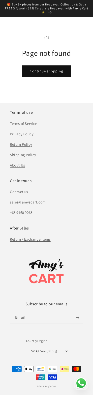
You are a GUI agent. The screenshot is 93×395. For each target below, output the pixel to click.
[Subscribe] (77, 317)
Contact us (19, 191)
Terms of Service (23, 123)
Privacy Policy (21, 134)
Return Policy (21, 144)
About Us (17, 165)
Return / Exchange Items (30, 239)
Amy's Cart (50, 386)
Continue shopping (46, 71)
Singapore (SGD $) (44, 351)
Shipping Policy (23, 154)
